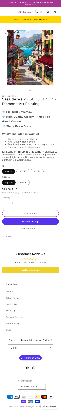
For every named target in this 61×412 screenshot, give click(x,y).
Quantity (6, 197)
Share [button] (8, 236)
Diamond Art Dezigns (25, 407)
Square (9, 182)
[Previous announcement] (5, 19)
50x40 (22, 171)
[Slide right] (37, 91)
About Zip (10, 310)
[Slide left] (24, 91)
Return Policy (12, 298)
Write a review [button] (30, 270)
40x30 (8, 171)
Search (9, 291)
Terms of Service (14, 317)
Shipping (16, 193)
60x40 (37, 171)
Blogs (8, 330)
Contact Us (11, 304)
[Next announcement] (56, 19)
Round (23, 182)
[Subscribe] (50, 347)
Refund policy (13, 323)
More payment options (30, 228)
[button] (6, 12)
